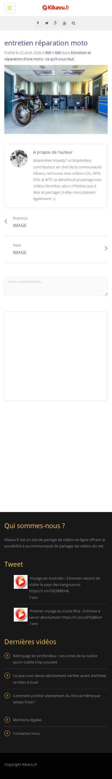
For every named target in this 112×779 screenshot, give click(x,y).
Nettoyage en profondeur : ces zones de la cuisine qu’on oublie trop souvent (55, 659)
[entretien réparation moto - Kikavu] (54, 7)
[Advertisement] (52, 452)
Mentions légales (27, 719)
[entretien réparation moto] (56, 99)
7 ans (33, 597)
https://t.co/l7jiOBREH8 (49, 590)
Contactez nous (26, 733)
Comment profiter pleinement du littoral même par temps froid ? (57, 699)
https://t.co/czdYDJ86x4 (82, 617)
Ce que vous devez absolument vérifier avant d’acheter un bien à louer (60, 678)
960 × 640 (53, 52)
